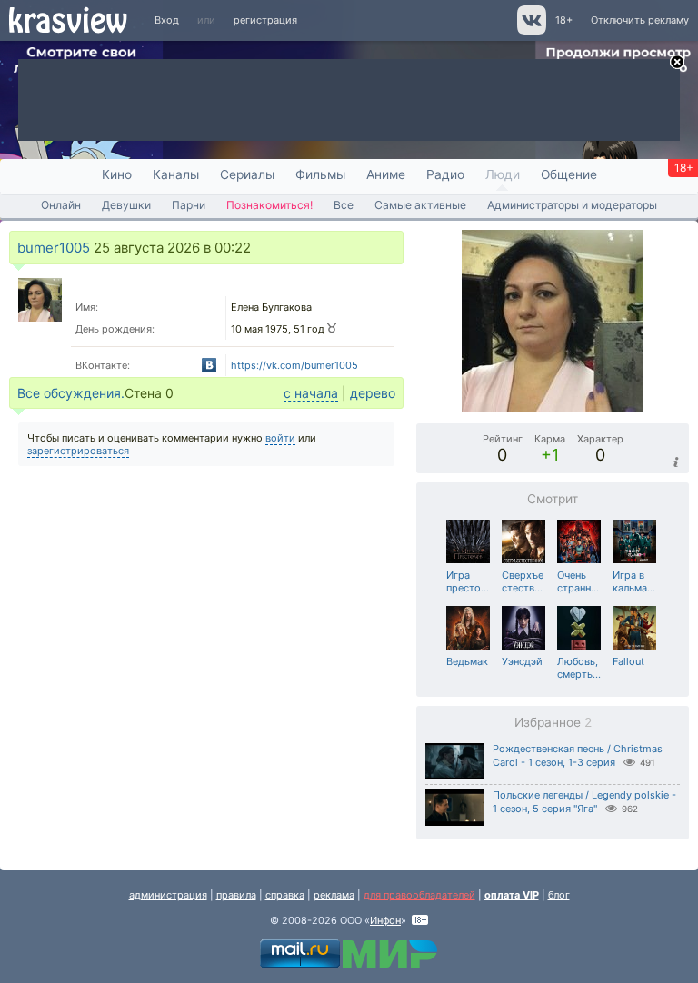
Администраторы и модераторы (572, 205)
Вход (167, 20)
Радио (445, 174)
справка (284, 895)
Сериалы (247, 174)
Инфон (385, 920)
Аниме (385, 174)
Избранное (553, 722)
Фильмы (320, 174)
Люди (502, 174)
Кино (117, 174)
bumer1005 (53, 247)
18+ (564, 20)
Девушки (126, 205)
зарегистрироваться (78, 450)
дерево (372, 393)
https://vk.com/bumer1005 (294, 365)
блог (559, 895)
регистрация (265, 20)
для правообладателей (419, 895)
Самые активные (420, 205)
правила (236, 895)
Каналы (176, 174)
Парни (188, 205)
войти (280, 438)
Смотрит (552, 499)
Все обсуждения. (71, 393)
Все (344, 205)
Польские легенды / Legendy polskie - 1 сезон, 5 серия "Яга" (584, 802)
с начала (311, 393)
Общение (569, 174)
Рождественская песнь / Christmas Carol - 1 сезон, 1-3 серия (578, 755)
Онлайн (61, 205)
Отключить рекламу (640, 20)
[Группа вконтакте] (530, 31)
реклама (334, 895)
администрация (168, 895)
